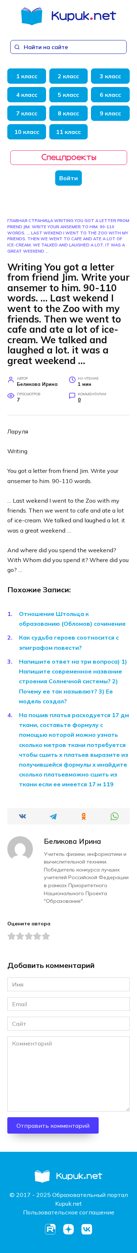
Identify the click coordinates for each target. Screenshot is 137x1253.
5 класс (68, 94)
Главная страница (30, 220)
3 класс (110, 76)
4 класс (26, 94)
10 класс (26, 131)
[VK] (86, 1229)
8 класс (68, 113)
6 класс (110, 94)
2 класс (68, 76)
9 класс (110, 113)
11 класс (68, 131)
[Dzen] (68, 1229)
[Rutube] (50, 1229)
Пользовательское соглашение (68, 1212)
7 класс (26, 113)
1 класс (26, 76)
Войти (68, 178)
